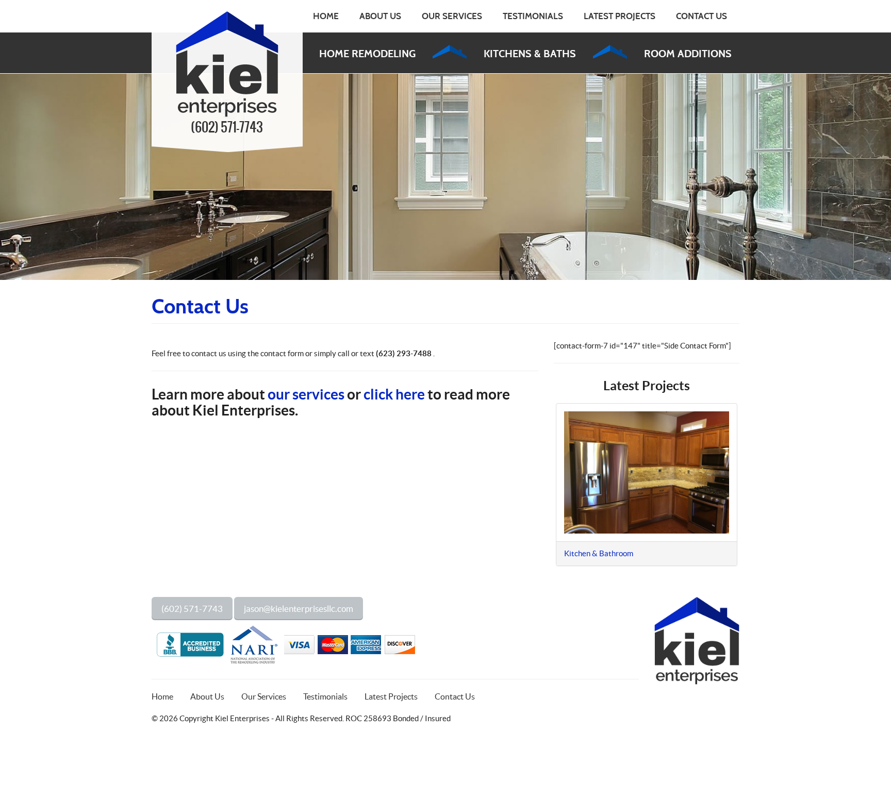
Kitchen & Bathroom (598, 553)
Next (752, 489)
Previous (540, 489)
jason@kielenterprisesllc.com (298, 608)
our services (306, 394)
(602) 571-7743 (227, 128)
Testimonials (533, 16)
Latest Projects (619, 16)
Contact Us (701, 16)
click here (394, 394)
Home (326, 16)
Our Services (452, 16)
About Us (380, 16)
